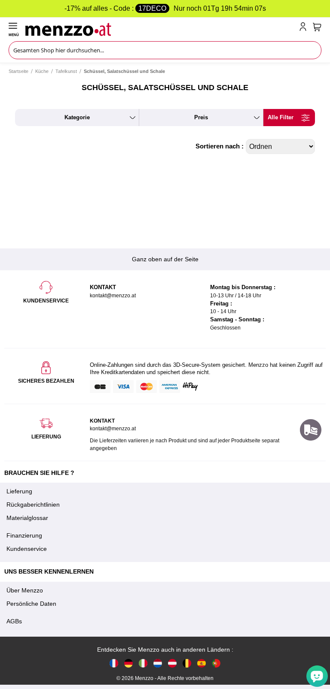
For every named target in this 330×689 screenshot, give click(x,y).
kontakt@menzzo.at (113, 429)
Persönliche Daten (31, 603)
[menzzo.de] (128, 663)
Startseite (18, 71)
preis (201, 117)
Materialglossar (27, 517)
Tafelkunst (66, 71)
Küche (42, 71)
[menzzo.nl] (157, 663)
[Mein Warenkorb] (317, 27)
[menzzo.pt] (216, 663)
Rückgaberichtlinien (33, 504)
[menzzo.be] (186, 663)
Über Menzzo (24, 590)
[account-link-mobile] (305, 28)
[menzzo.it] (143, 663)
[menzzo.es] (201, 663)
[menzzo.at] (172, 663)
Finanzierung (24, 535)
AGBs (14, 621)
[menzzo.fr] (113, 663)
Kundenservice (26, 548)
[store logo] (160, 28)
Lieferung (19, 491)
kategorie (77, 117)
